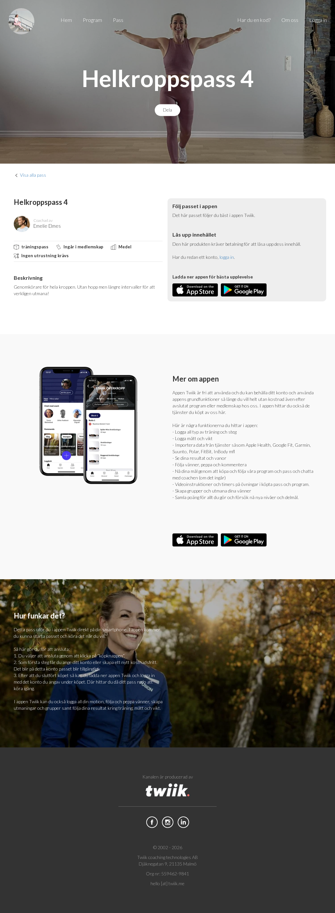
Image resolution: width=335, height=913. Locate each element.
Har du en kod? (254, 20)
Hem (66, 20)
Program (92, 20)
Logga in (318, 20)
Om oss (289, 20)
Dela (167, 110)
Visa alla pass (33, 175)
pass (118, 20)
